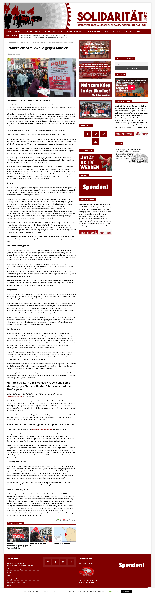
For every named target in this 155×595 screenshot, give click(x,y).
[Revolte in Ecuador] (65, 534)
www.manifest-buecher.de (101, 226)
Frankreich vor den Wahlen (38, 544)
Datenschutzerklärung (14, 569)
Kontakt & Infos (112, 32)
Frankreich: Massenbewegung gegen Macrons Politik (17, 545)
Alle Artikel (24, 42)
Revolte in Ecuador (62, 543)
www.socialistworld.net (14, 396)
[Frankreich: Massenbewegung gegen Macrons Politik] (18, 534)
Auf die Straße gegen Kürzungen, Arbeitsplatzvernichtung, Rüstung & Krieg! (20, 564)
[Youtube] (95, 141)
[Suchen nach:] (137, 36)
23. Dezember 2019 (15, 54)
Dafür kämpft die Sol (54, 32)
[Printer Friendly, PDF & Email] (66, 520)
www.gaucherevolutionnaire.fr (42, 429)
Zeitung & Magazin (75, 32)
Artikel (18, 32)
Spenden (9, 585)
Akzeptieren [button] (126, 591)
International (94, 32)
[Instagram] (103, 134)
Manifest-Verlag (34, 32)
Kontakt (9, 572)
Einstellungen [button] (114, 591)
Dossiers (128, 32)
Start (8, 32)
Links (138, 32)
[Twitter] (95, 134)
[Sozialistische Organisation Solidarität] (77, 28)
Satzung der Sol (12, 579)
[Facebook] (87, 134)
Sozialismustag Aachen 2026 (16, 582)
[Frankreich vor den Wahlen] (41, 534)
